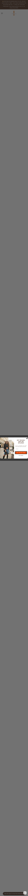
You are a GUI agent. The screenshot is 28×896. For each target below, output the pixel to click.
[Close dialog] (27, 438)
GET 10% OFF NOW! (21, 452)
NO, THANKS (21, 455)
